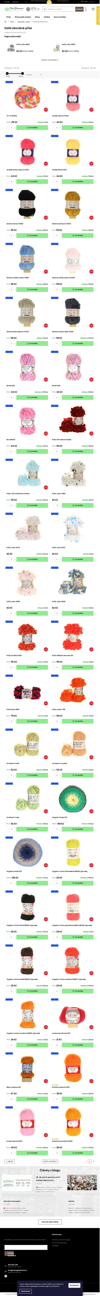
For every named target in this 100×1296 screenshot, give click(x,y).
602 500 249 (13, 1265)
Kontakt (7, 2)
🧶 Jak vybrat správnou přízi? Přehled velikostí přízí (48, 1179)
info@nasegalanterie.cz (17, 1270)
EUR (86, 1)
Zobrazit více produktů (49, 60)
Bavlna (71, 1201)
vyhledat (79, 9)
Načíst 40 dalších (50, 1161)
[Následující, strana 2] (89, 1161)
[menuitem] (8, 17)
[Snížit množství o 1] (8, 127)
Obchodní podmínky (59, 1243)
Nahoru (10, 1161)
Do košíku (34, 127)
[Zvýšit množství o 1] (15, 127)
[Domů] (5, 21)
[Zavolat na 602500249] (86, 8)
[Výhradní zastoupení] (17, 1183)
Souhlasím (74, 1285)
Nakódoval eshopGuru (88, 1294)
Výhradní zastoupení (11, 1201)
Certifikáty (55, 1246)
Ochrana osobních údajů (61, 1240)
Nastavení (25, 1291)
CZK (82, 1)
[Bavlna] (82, 1182)
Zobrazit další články (50, 1222)
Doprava (15, 2)
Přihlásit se (11, 1254)
